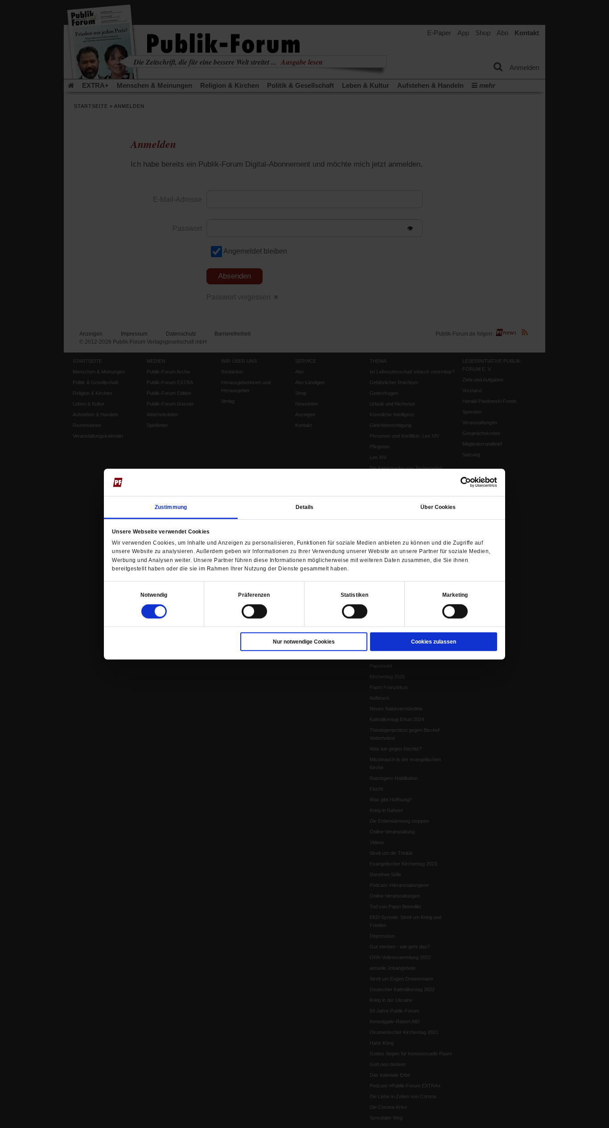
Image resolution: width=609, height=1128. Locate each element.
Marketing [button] (455, 595)
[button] (154, 595)
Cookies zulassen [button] (433, 642)
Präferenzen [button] (254, 595)
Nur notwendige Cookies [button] (304, 642)
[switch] (254, 611)
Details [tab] (305, 507)
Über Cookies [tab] (438, 507)
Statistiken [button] (354, 595)
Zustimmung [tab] (171, 507)
